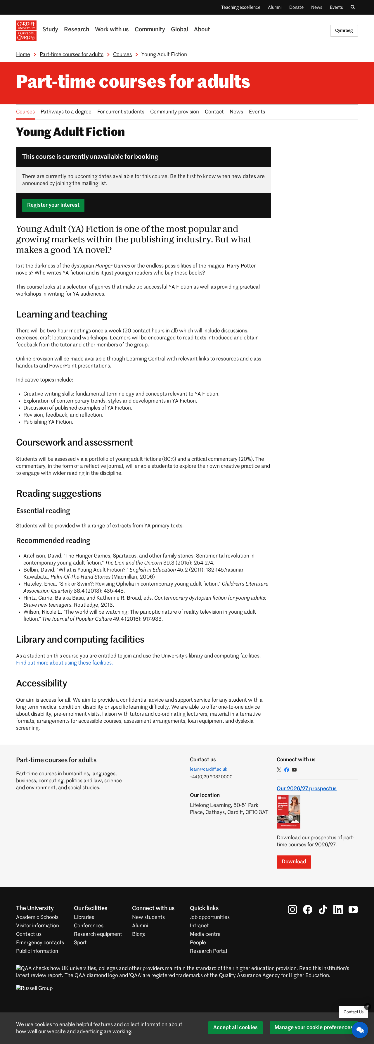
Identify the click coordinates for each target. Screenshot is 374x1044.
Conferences (88, 926)
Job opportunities (210, 917)
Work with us (112, 30)
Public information (37, 951)
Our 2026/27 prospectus (307, 788)
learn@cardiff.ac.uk (208, 769)
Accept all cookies (235, 1027)
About (202, 30)
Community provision (174, 112)
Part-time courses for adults (71, 54)
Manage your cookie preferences (314, 1027)
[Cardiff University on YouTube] (353, 909)
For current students (120, 112)
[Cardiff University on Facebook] (307, 909)
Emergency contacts (40, 942)
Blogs (138, 934)
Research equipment (98, 934)
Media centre (205, 934)
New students (148, 917)
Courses (122, 54)
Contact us (28, 934)
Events (336, 7)
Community (150, 30)
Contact (214, 112)
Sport (80, 942)
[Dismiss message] (367, 1006)
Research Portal (208, 951)
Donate (296, 7)
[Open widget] (360, 1030)
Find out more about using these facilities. (64, 663)
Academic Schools (37, 917)
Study (50, 30)
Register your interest (53, 205)
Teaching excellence (240, 7)
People (198, 942)
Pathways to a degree (66, 112)
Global (179, 30)
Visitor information (37, 926)
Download (294, 861)
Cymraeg (344, 30)
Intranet (199, 926)
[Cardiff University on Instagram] (292, 909)
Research (76, 30)
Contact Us (353, 1012)
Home (23, 54)
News (316, 7)
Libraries (84, 917)
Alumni (275, 7)
